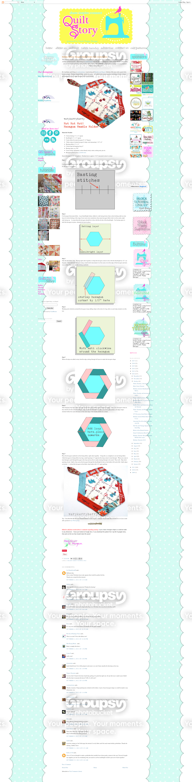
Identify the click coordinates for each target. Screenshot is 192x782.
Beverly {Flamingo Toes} (73, 634)
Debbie (68, 584)
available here (82, 152)
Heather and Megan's (100, 72)
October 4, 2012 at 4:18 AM (76, 580)
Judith (68, 741)
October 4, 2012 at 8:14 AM (76, 599)
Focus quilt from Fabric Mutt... (141, 398)
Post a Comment (66, 764)
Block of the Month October (140, 430)
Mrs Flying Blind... (71, 643)
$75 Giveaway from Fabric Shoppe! (142, 414)
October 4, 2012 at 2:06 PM (76, 659)
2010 (133, 470)
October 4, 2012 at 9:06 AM (76, 609)
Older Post (125, 767)
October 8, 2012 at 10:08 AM (77, 724)
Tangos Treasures (71, 673)
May (135, 454)
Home (95, 767)
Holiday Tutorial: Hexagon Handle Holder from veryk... (142, 436)
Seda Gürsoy (69, 729)
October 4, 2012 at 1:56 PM (76, 649)
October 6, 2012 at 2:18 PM (76, 692)
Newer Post (65, 767)
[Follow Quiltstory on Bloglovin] (138, 187)
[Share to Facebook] (79, 559)
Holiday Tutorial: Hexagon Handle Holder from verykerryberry (85, 57)
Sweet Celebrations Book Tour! (141, 433)
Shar (67, 719)
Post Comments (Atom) (75, 771)
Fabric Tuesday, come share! (140, 383)
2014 (133, 368)
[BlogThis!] (76, 559)
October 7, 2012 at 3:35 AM (76, 714)
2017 (133, 361)
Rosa (67, 614)
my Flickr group (74, 520)
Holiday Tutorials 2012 (139, 440)
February (136, 461)
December (136, 376)
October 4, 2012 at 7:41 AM (76, 589)
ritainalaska (69, 663)
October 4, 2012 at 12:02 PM (77, 639)
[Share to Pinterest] (81, 559)
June (135, 451)
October (136, 381)
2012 (133, 374)
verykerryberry (89, 61)
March (136, 459)
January (136, 464)
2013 (133, 371)
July (135, 448)
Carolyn (68, 604)
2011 (133, 467)
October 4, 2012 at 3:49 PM (76, 668)
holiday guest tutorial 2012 (76, 560)
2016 (133, 363)
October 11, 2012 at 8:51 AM (77, 748)
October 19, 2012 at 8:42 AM (77, 760)
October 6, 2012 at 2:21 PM (76, 704)
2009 (133, 472)
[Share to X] (78, 559)
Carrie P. (68, 653)
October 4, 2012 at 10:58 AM (77, 619)
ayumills (68, 594)
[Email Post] (71, 558)
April (135, 456)
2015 (133, 366)
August (136, 446)
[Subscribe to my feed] (53, 142)
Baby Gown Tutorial (138, 386)
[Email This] (74, 559)
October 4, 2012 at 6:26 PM (76, 680)
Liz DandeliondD (71, 570)
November (137, 379)
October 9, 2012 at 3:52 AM (76, 736)
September (137, 443)
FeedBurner (53, 311)
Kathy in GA (69, 753)
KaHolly (68, 709)
